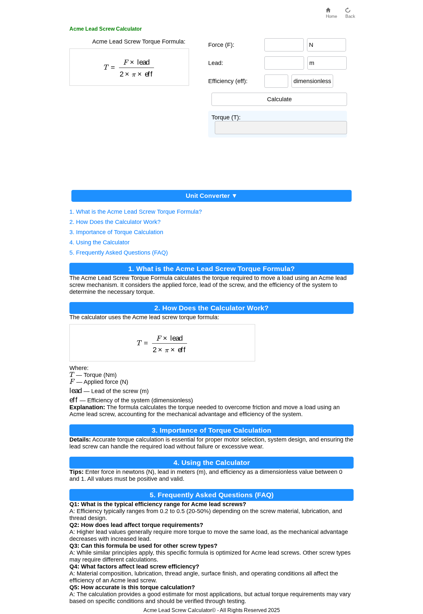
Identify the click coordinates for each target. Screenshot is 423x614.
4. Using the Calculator (99, 242)
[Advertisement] (135, 135)
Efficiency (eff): (228, 81)
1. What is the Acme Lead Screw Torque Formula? (135, 211)
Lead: (215, 63)
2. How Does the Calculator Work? (115, 222)
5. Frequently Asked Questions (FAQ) (118, 252)
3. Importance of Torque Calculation (116, 232)
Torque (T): (226, 117)
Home (331, 14)
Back (350, 14)
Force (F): (221, 45)
